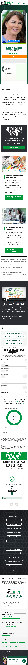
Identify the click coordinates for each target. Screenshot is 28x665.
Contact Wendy (14, 147)
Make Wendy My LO (15, 40)
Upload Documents (14, 61)
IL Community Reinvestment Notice (10, 646)
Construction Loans (14, 520)
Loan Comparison (10, 343)
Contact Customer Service (8, 616)
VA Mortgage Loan (14, 570)
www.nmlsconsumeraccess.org (9, 653)
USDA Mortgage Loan (14, 565)
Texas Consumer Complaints (8, 644)
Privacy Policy (5, 642)
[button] (24, 2)
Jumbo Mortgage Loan (14, 549)
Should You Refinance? (14, 340)
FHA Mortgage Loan (14, 541)
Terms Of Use (13, 642)
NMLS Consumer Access (7, 606)
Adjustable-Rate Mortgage (14, 532)
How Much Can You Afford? (14, 333)
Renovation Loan (14, 557)
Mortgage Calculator (9, 336)
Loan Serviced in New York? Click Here (11, 618)
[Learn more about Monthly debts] (26, 374)
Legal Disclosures (21, 642)
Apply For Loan (14, 56)
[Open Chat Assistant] (24, 661)
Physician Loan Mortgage (14, 528)
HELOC (20, 343)
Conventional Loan (14, 536)
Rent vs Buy (21, 336)
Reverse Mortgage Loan (14, 561)
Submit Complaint (6, 635)
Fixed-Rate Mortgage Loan (14, 545)
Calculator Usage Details (11, 347)
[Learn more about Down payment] (26, 368)
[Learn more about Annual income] (26, 363)
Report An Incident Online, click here (10, 626)
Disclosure (5, 432)
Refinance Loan (14, 553)
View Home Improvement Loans (14, 197)
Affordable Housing (14, 524)
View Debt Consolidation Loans (14, 250)
